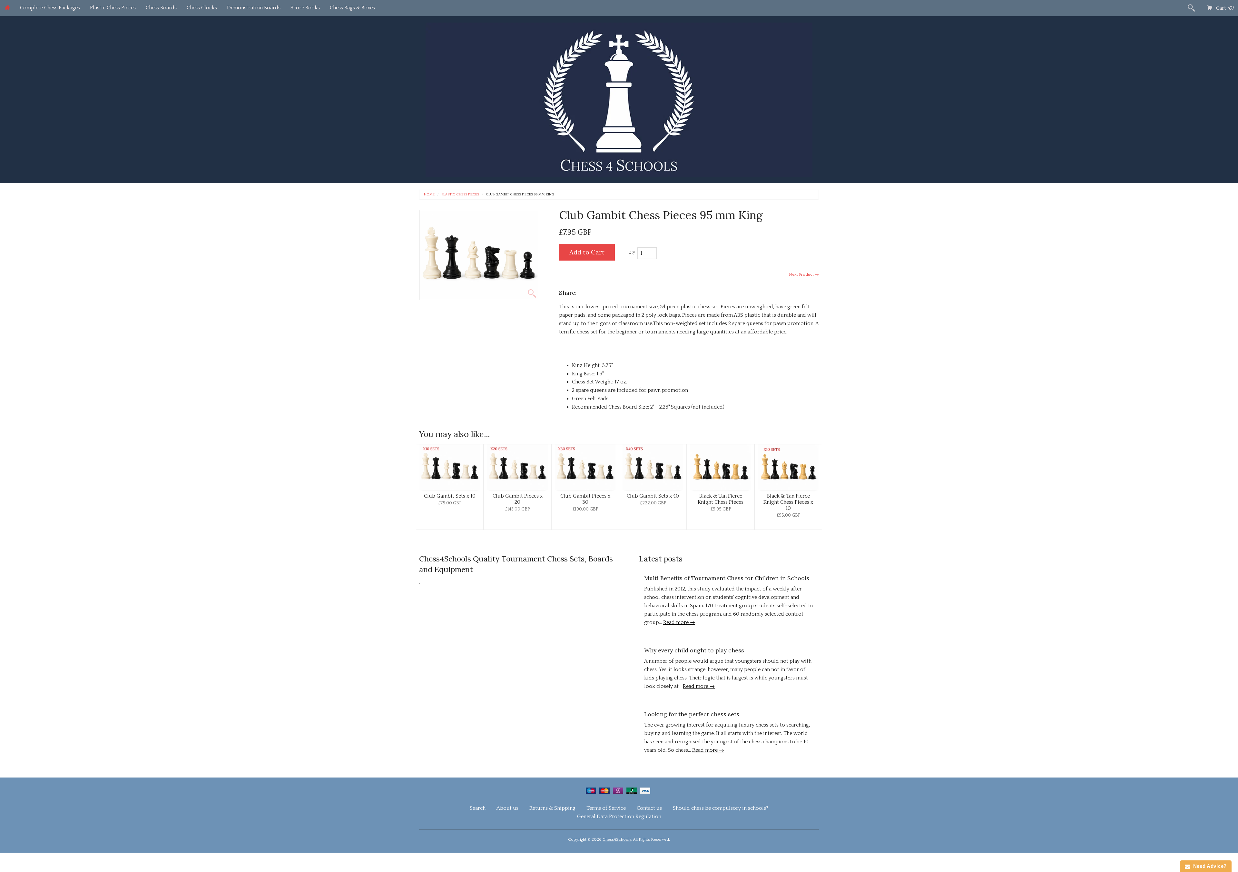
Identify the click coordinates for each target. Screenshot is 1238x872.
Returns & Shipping (552, 808)
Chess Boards (161, 8)
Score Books (305, 8)
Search (478, 808)
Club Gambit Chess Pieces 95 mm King (520, 194)
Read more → (679, 622)
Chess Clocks (202, 8)
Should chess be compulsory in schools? (720, 808)
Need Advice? (1208, 866)
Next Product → (804, 274)
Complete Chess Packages (50, 8)
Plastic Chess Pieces (113, 8)
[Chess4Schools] (619, 98)
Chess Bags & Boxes (352, 8)
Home (429, 194)
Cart (1224, 8)
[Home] (7, 8)
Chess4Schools (617, 839)
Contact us (649, 808)
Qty (631, 252)
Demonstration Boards (253, 8)
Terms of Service (606, 808)
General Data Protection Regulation (619, 816)
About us (507, 808)
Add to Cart (586, 252)
